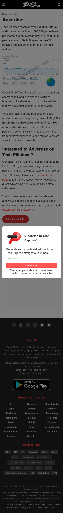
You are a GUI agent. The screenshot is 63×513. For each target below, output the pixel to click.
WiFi (55, 473)
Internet (32, 417)
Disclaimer (48, 504)
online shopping (34, 462)
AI (11, 403)
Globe (54, 452)
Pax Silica (16, 467)
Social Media (52, 403)
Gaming (32, 408)
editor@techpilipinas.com (17, 209)
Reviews (31, 431)
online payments (16, 462)
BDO (8, 452)
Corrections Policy (35, 507)
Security (31, 436)
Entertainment (11, 431)
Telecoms (52, 417)
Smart (48, 467)
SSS (32, 473)
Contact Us (7, 504)
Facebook (33, 452)
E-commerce (11, 426)
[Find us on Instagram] (28, 325)
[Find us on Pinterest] (49, 325)
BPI (22, 452)
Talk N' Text (43, 473)
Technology (52, 413)
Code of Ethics (50, 507)
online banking (43, 457)
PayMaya (28, 467)
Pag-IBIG (49, 462)
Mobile (31, 422)
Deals (11, 422)
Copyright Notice (20, 504)
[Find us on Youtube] (42, 325)
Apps (11, 408)
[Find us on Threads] (35, 325)
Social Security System (16, 473)
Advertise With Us (15, 219)
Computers (11, 417)
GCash (44, 452)
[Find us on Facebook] (13, 325)
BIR (15, 452)
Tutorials (52, 422)
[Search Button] (59, 4)
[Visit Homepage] (31, 5)
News (31, 426)
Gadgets (31, 403)
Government (31, 413)
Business (11, 413)
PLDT (39, 467)
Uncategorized (52, 426)
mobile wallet (27, 457)
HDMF (15, 457)
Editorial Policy (20, 507)
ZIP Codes (52, 431)
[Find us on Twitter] (21, 325)
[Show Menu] (3, 4)
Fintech (11, 436)
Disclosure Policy (35, 504)
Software (52, 408)
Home (4, 14)
